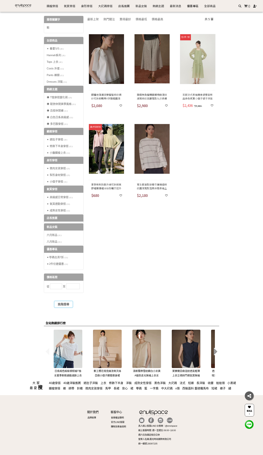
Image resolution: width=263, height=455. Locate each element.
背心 (125, 388)
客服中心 (116, 412)
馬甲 (108, 388)
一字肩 (154, 388)
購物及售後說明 (118, 426)
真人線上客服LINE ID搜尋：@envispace (157, 426)
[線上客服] (249, 424)
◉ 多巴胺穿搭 (57, 123)
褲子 (223, 388)
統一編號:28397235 (147, 443)
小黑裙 (231, 383)
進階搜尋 (63, 304)
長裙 (116, 388)
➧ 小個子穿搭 (57, 181)
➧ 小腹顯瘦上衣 (58, 152)
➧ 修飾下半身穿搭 (59, 146)
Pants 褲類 (55, 75)
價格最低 (141, 19)
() (248, 6)
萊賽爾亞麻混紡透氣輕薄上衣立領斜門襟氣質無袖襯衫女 (186, 375)
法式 (182, 383)
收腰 (210, 383)
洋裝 (129, 383)
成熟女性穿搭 (143, 383)
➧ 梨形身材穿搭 (58, 174)
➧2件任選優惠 (57, 263)
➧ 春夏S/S (55, 48)
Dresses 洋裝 (57, 81)
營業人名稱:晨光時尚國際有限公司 (154, 439)
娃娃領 (220, 383)
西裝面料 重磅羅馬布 (195, 388)
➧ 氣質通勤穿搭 (58, 203)
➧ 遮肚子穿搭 (57, 139)
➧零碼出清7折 (57, 257)
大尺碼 (172, 383)
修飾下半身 (116, 383)
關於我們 (93, 412)
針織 (80, 388)
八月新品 (54, 241)
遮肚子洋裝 (91, 383)
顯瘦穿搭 (54, 388)
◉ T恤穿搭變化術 (59, 97)
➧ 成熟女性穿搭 (58, 210)
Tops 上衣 (54, 61)
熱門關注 (109, 19)
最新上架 (93, 19)
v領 (177, 388)
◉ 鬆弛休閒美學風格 (61, 103)
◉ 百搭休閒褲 (57, 110)
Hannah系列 (56, 55)
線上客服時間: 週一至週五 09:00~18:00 (157, 430)
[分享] (249, 395)
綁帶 (71, 388)
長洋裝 (200, 383)
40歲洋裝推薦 (72, 383)
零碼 (139, 388)
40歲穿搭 (55, 383)
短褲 (191, 383)
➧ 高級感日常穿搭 (59, 197)
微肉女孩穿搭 (94, 388)
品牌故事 (91, 417)
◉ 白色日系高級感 (60, 117)
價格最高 (157, 19)
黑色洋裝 (160, 383)
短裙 (214, 388)
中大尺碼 (167, 388)
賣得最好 (125, 19)
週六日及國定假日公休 (149, 435)
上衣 (103, 383)
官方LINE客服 (117, 422)
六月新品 (54, 234)
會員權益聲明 (117, 417)
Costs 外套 (55, 68)
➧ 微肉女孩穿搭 (58, 168)
